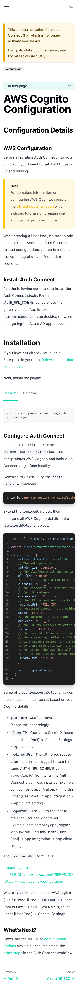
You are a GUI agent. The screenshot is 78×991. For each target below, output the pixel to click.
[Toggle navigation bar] (6, 6)
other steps (12, 953)
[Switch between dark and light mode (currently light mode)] (71, 6)
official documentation (35, 206)
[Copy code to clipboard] (69, 413)
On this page (16, 86)
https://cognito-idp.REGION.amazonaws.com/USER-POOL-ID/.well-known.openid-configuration (38, 874)
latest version (25, 56)
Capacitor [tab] (10, 393)
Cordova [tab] (29, 393)
